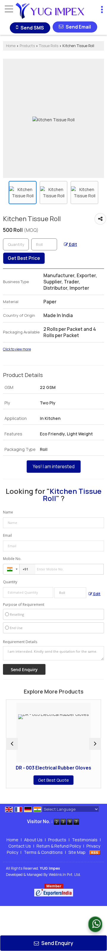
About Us (33, 840)
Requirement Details (20, 642)
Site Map (77, 852)
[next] (95, 744)
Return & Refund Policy (59, 846)
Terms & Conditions (43, 852)
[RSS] (94, 852)
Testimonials (84, 840)
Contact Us (19, 846)
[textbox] (44, 244)
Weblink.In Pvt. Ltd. (65, 874)
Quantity (10, 581)
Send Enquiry (56, 943)
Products (27, 45)
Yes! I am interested (54, 466)
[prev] (12, 744)
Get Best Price (24, 258)
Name (8, 512)
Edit (72, 244)
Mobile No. (12, 558)
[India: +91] (11, 569)
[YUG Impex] (49, 11)
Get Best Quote (40, 780)
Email (7, 535)
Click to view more (17, 349)
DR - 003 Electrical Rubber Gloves (40, 768)
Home (10, 45)
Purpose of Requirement (23, 605)
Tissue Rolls (48, 45)
